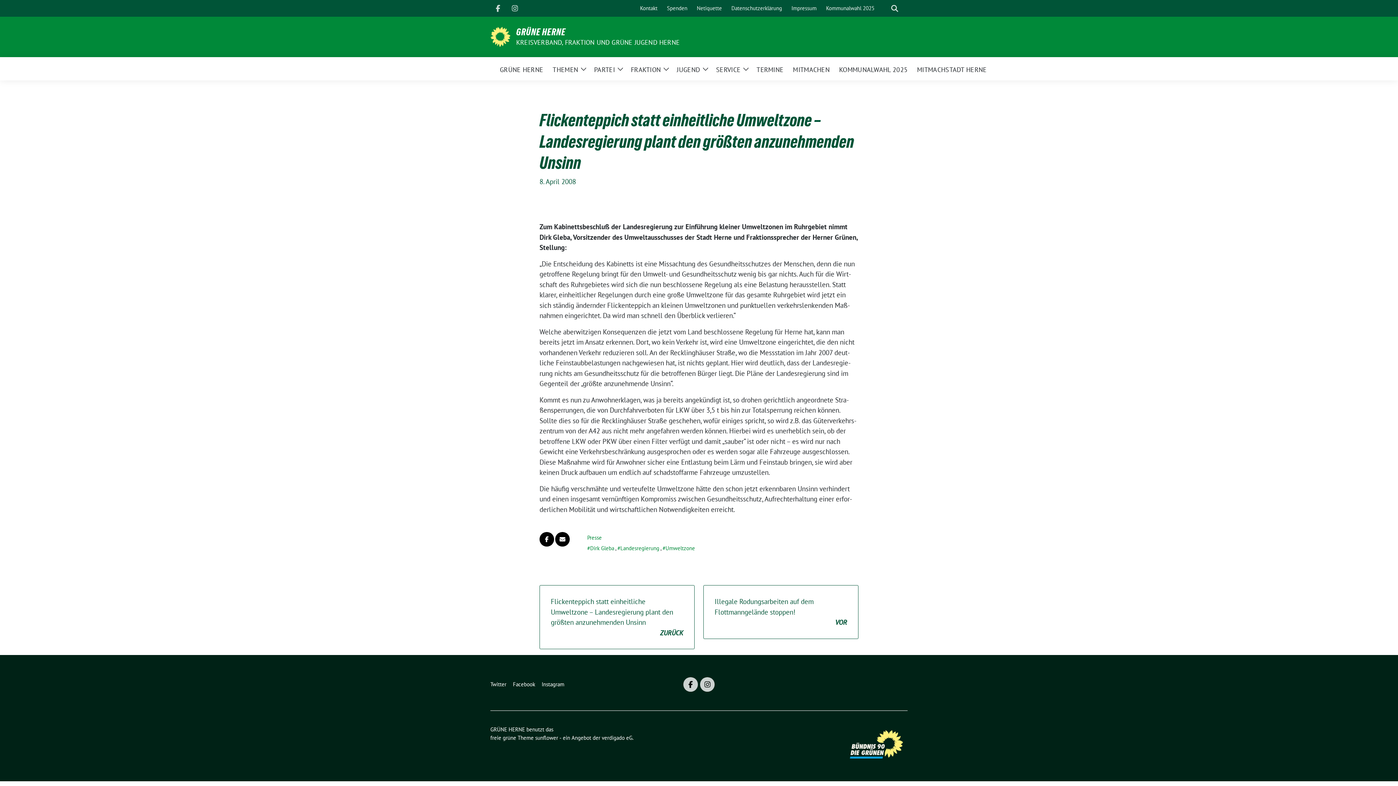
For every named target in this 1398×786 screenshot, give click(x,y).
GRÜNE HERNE (541, 32)
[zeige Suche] (895, 8)
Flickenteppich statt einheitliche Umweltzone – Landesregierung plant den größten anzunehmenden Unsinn (617, 617)
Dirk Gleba (602, 548)
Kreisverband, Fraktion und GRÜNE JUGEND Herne (598, 42)
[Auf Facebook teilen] (547, 539)
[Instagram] (515, 8)
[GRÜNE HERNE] (500, 36)
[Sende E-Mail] (562, 539)
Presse (594, 537)
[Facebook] (498, 8)
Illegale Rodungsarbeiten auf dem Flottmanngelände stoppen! (781, 612)
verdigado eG (617, 737)
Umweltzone (680, 548)
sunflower (546, 737)
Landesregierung (639, 548)
